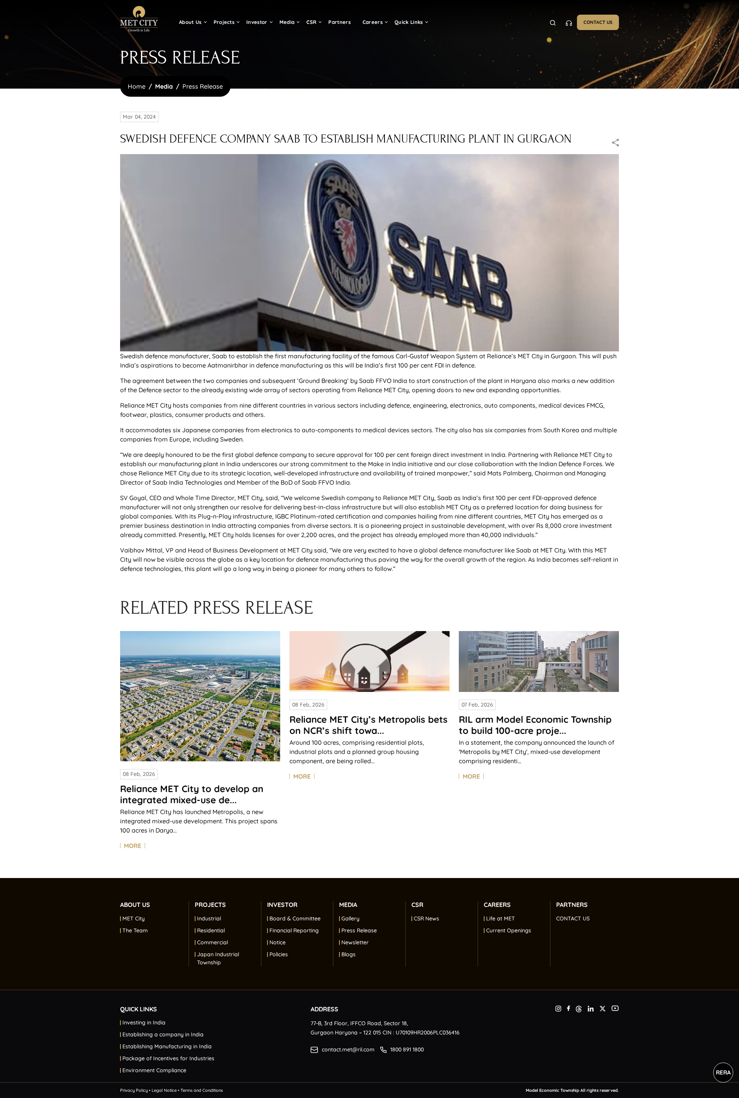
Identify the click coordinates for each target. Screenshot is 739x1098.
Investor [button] (257, 22)
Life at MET (500, 918)
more (132, 846)
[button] (587, 907)
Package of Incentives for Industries (168, 1058)
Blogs (348, 954)
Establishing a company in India (163, 1034)
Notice (277, 942)
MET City (133, 918)
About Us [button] (190, 22)
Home (136, 86)
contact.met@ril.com (348, 1049)
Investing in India (144, 1022)
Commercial (212, 942)
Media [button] (287, 22)
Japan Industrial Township (218, 958)
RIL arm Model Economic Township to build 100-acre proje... (535, 725)
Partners (339, 22)
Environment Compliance (154, 1070)
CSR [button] (311, 22)
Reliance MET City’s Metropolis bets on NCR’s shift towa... (368, 725)
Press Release (202, 86)
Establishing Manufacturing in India (167, 1046)
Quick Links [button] (409, 22)
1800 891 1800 (407, 1049)
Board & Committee (295, 918)
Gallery (350, 918)
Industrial (209, 918)
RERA (723, 1072)
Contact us (598, 22)
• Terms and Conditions (200, 1090)
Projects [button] (224, 22)
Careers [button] (373, 22)
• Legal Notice (163, 1090)
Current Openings (508, 930)
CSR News (426, 918)
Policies (278, 954)
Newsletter (355, 942)
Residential (211, 930)
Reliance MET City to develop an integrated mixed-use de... (191, 794)
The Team (135, 930)
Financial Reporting (294, 930)
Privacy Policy (134, 1090)
